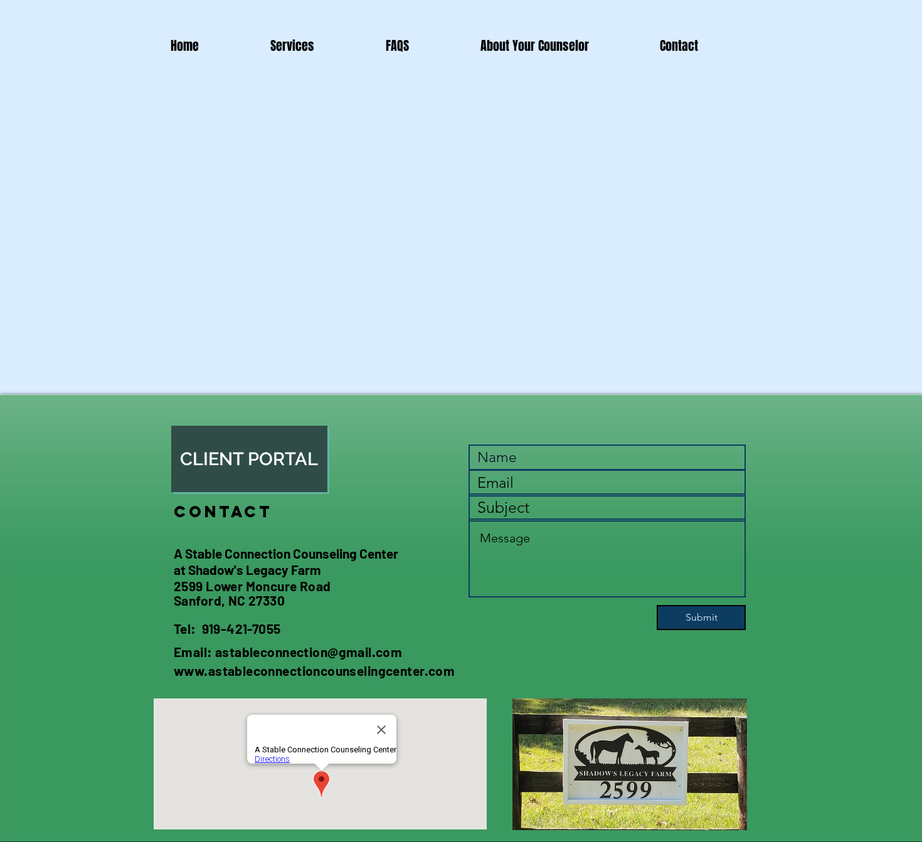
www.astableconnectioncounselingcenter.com (314, 670)
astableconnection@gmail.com (308, 652)
